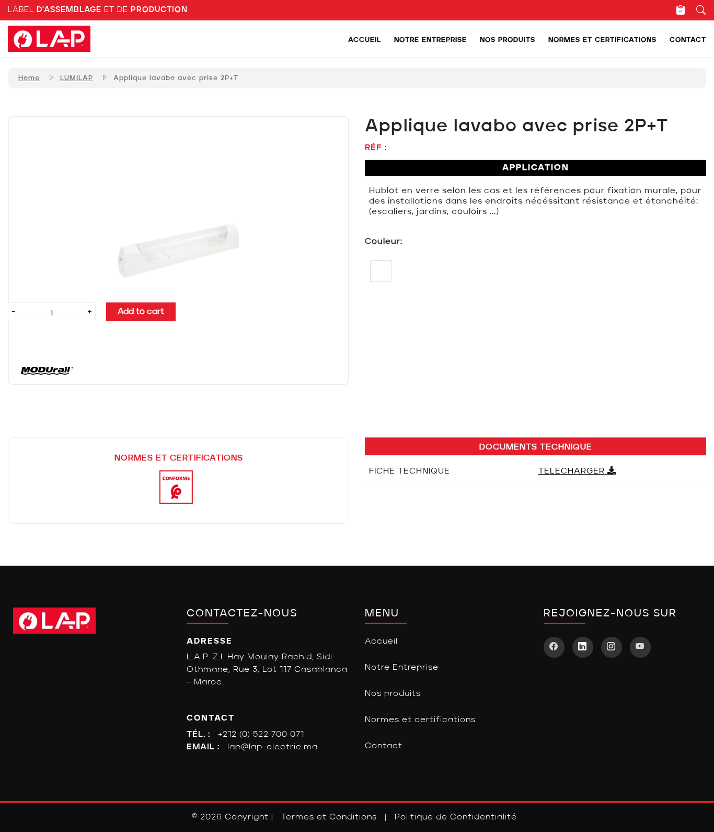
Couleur (382, 242)
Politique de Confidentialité (456, 817)
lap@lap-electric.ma (272, 747)
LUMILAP (76, 78)
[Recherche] (696, 10)
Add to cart (141, 312)
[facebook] (554, 647)
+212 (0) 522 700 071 (261, 734)
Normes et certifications (602, 40)
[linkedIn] (582, 647)
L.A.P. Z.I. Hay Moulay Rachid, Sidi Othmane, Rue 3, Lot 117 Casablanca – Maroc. (267, 670)
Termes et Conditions (329, 817)
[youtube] (640, 647)
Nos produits (507, 40)
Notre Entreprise (430, 40)
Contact (688, 40)
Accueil (364, 40)
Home (29, 78)
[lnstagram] (611, 647)
